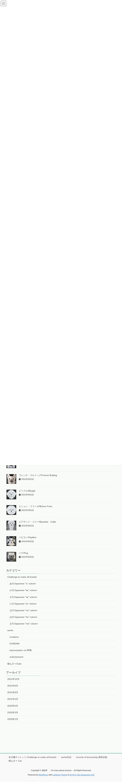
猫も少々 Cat (15, 761)
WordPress (43, 775)
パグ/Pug (23, 553)
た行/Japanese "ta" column (23, 603)
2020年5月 (12, 706)
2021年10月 (13, 679)
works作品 (66, 757)
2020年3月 (12, 712)
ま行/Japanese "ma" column (24, 623)
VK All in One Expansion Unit (81, 775)
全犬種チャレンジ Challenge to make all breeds (32, 757)
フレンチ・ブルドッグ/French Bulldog (38, 475)
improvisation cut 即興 (21, 650)
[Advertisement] (61, 740)
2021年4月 (12, 699)
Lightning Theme (60, 775)
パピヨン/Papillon (27, 537)
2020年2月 (12, 719)
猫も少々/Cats (14, 663)
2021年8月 (12, 692)
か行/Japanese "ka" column (23, 590)
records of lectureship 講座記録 (91, 757)
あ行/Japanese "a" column (23, 583)
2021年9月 (12, 685)
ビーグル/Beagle (27, 491)
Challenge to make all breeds (22, 577)
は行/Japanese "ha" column (23, 617)
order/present (16, 657)
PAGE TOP (116, 756)
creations (14, 637)
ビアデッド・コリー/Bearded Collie (37, 522)
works (10, 630)
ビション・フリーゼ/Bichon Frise (35, 506)
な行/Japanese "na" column (23, 610)
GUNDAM (14, 643)
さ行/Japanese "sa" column (23, 597)
